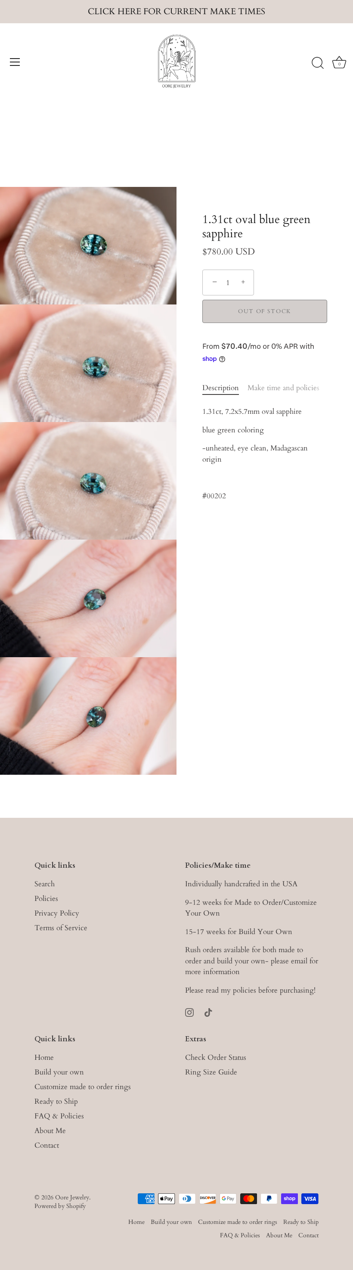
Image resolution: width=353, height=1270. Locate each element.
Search (44, 884)
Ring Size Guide (211, 1072)
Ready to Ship (56, 1101)
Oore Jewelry (72, 1197)
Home (44, 1057)
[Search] (317, 63)
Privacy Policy (56, 913)
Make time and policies (283, 388)
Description (220, 388)
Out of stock (264, 311)
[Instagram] (189, 1011)
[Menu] (15, 62)
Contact (46, 1145)
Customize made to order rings (82, 1087)
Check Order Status (215, 1057)
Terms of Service (60, 928)
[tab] (225, 388)
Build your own (59, 1072)
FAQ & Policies (59, 1116)
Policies (46, 899)
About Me (50, 1131)
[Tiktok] (208, 1011)
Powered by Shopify (60, 1206)
